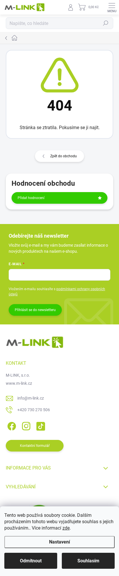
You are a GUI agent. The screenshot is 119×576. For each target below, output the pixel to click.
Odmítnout (31, 561)
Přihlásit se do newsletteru (35, 310)
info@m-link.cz (30, 398)
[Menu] (112, 7)
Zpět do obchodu (63, 156)
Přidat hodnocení (31, 198)
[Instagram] (25, 425)
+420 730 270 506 (33, 409)
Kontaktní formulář (35, 446)
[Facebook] (11, 425)
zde (66, 528)
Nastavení (59, 542)
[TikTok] (40, 425)
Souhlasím (88, 561)
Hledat (106, 23)
